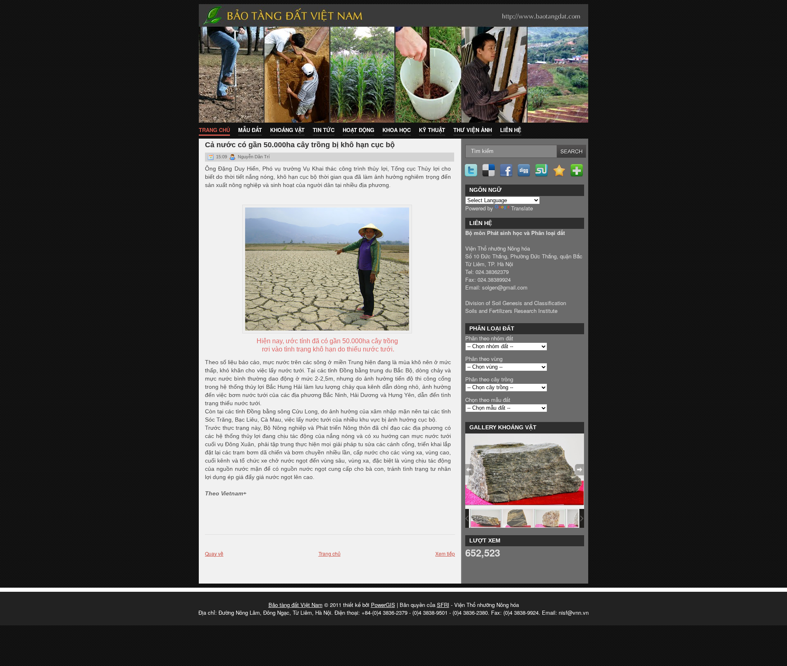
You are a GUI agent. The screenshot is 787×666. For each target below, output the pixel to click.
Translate (522, 208)
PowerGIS (383, 605)
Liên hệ (510, 130)
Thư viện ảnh (472, 130)
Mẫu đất (250, 130)
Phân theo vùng (484, 359)
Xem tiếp (445, 553)
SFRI (443, 605)
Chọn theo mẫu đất (487, 400)
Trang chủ (214, 130)
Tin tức (323, 130)
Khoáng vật (287, 130)
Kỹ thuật (432, 130)
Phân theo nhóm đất (489, 338)
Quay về (214, 553)
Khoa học (396, 130)
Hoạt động (358, 130)
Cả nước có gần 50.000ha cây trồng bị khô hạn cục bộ (300, 145)
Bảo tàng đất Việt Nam (295, 605)
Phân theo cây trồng (489, 379)
